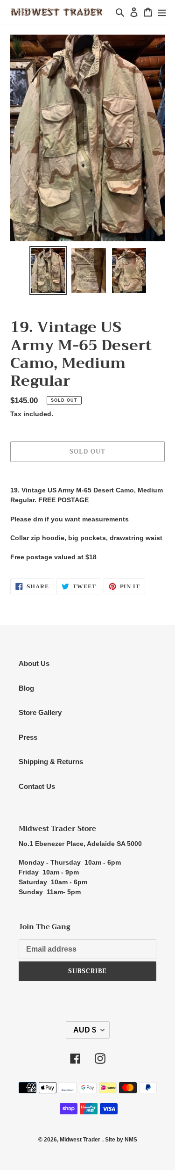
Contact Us (37, 786)
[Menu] (162, 12)
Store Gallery (40, 712)
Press (28, 737)
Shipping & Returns (51, 762)
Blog (26, 688)
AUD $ (84, 1030)
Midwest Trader (80, 1139)
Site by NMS (121, 1139)
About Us (34, 663)
